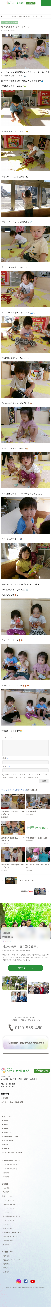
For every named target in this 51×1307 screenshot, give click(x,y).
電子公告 (5, 1144)
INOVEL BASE (7, 1148)
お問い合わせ (7, 1132)
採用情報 (5, 1128)
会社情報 (6, 1188)
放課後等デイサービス (11, 1237)
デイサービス (8, 1212)
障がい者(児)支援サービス (11, 1232)
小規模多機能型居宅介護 (11, 1216)
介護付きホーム (8, 1200)
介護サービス (7, 1196)
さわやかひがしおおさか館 (10, 23)
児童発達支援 (8, 1240)
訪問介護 (6, 1224)
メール (6, 766)
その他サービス (7, 1251)
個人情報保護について (10, 1136)
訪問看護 (6, 1256)
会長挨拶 (6, 1173)
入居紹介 (6, 1272)
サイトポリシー (7, 1140)
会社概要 (5, 1184)
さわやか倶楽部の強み (11, 1169)
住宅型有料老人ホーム (11, 1204)
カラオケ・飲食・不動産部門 (12, 1102)
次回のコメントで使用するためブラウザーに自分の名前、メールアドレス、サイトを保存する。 (25, 776)
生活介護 (6, 1244)
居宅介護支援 (8, 1228)
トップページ (7, 1116)
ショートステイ (8, 1220)
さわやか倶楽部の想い (11, 1165)
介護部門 (4, 1098)
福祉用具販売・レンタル (11, 1260)
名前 (5, 758)
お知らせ (5, 1124)
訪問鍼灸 (6, 1264)
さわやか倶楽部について (11, 1160)
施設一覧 (5, 1120)
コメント (7, 737)
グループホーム (8, 1208)
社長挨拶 (6, 1177)
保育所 (5, 1268)
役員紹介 (6, 1192)
